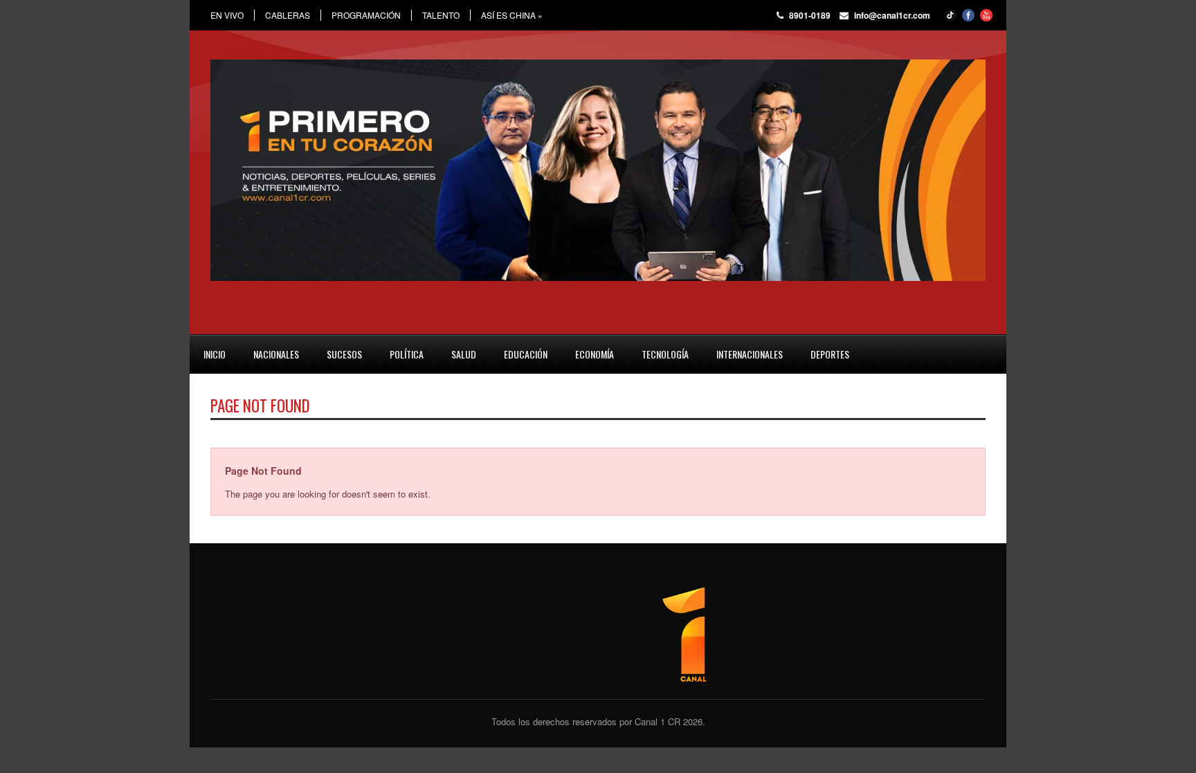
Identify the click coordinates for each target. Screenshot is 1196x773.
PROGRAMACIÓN (366, 15)
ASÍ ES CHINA (512, 15)
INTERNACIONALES (749, 354)
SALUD (463, 354)
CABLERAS (287, 15)
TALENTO (441, 15)
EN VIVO (227, 15)
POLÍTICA (407, 354)
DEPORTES (829, 354)
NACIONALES (276, 354)
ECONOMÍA (594, 354)
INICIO (214, 354)
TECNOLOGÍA (665, 354)
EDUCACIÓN (525, 354)
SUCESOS (344, 354)
